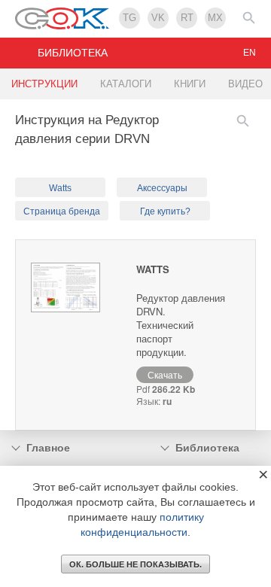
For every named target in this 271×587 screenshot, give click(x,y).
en (249, 52)
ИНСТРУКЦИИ (44, 84)
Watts (60, 188)
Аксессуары (162, 188)
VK (158, 17)
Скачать (165, 374)
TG (129, 17)
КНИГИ (190, 84)
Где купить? (165, 211)
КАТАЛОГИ (125, 84)
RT (187, 17)
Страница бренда (61, 211)
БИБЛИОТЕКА (73, 53)
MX (215, 17)
